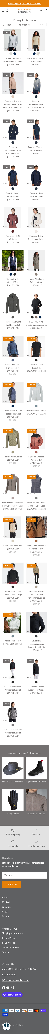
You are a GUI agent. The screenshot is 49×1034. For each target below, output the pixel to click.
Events (5, 916)
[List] (45, 24)
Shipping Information (12, 933)
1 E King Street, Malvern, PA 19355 (19, 968)
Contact (6, 902)
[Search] (8, 11)
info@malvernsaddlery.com (15, 980)
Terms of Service (10, 947)
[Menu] (3, 11)
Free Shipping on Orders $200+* (24, 3)
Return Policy (8, 938)
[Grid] (41, 24)
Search (5, 952)
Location (6, 906)
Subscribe (11, 884)
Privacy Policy (9, 942)
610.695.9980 (9, 974)
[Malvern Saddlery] (24, 10)
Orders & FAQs (9, 928)
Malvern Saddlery (15, 1025)
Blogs (5, 911)
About (5, 897)
